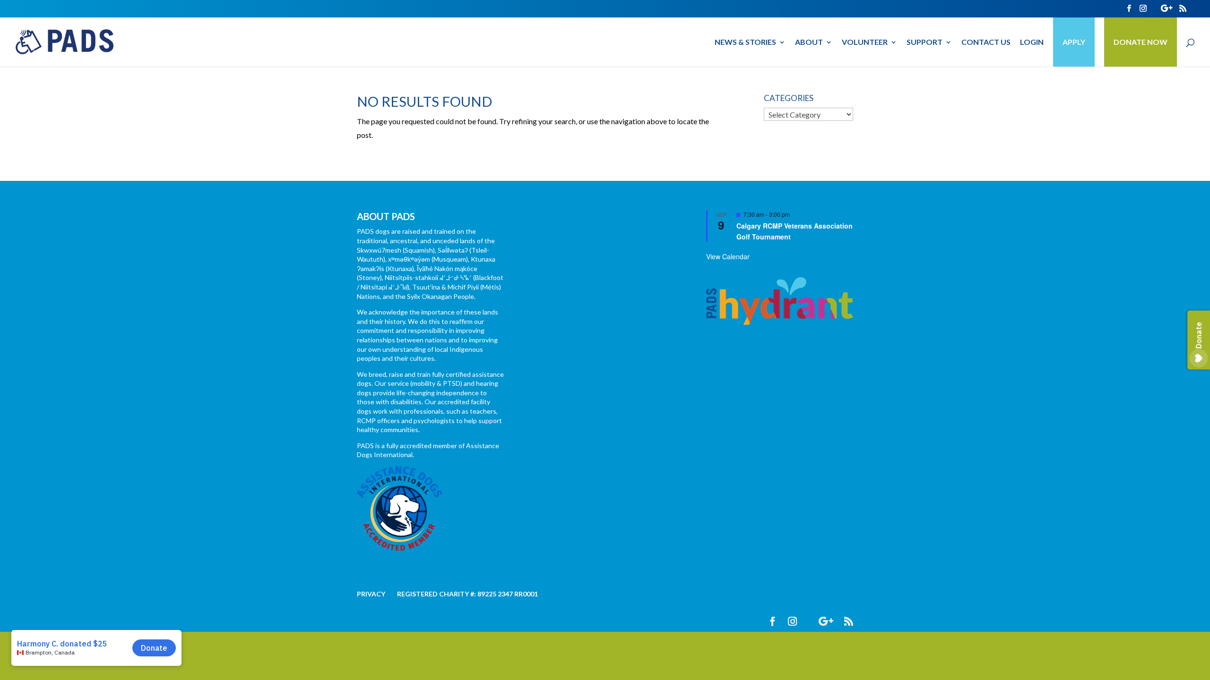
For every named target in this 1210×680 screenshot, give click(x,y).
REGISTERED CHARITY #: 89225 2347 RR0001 (467, 594)
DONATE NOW (1140, 41)
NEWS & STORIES (745, 42)
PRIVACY (371, 594)
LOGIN (1032, 42)
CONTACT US (986, 42)
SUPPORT (924, 42)
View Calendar (728, 256)
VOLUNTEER (865, 42)
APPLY (1074, 41)
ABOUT (809, 42)
